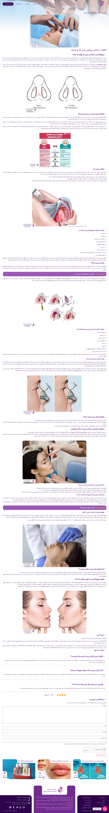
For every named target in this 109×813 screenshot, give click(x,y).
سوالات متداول (37, 4)
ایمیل (104, 731)
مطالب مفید (55, 4)
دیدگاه (104, 705)
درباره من (27, 4)
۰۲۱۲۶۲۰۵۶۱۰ (52, 436)
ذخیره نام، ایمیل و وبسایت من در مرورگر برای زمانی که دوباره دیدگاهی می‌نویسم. (84, 744)
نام (105, 725)
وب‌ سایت (103, 737)
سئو (10, 810)
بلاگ (102, 13)
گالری (63, 4)
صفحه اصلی (70, 4)
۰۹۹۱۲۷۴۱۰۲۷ (44, 436)
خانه (105, 13)
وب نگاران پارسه (6, 810)
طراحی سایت (14, 810)
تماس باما (19, 4)
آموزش (47, 4)
